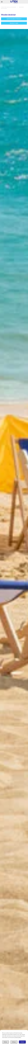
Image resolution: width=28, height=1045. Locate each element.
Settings (14, 1042)
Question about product (14, 18)
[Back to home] (14, 2)
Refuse (5, 1042)
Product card (14, 23)
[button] (2, 2)
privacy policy (18, 1037)
